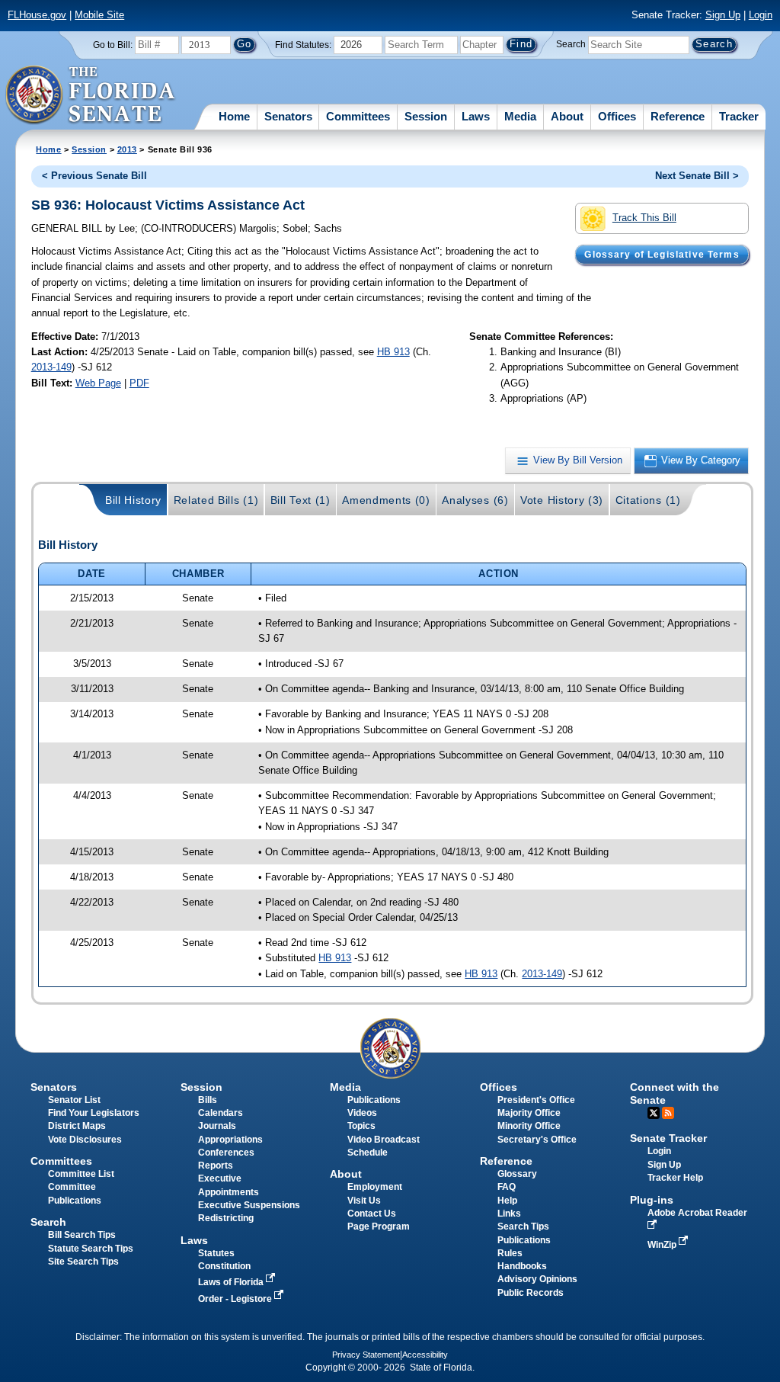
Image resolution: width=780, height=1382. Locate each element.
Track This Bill (644, 217)
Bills (207, 1100)
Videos (362, 1112)
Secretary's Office (537, 1139)
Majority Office (529, 1112)
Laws (476, 116)
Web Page (98, 383)
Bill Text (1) (300, 500)
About (567, 116)
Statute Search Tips (90, 1248)
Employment (374, 1186)
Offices (617, 116)
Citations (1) (648, 500)
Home (234, 116)
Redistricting (226, 1218)
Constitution (224, 1266)
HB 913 (393, 352)
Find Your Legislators (93, 1112)
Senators (288, 116)
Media (520, 116)
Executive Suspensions (249, 1205)
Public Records (530, 1292)
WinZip (663, 1244)
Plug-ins (651, 1200)
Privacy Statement (366, 1354)
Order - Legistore (236, 1298)
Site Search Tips (83, 1261)
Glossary (517, 1173)
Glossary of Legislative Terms (661, 254)
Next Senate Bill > (697, 175)
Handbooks (522, 1266)
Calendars (220, 1112)
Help (507, 1200)
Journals (217, 1125)
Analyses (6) (475, 500)
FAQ (506, 1186)
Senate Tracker (668, 1138)
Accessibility (425, 1354)
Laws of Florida (232, 1282)
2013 (127, 149)
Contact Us (371, 1213)
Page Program (378, 1226)
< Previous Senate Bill (94, 175)
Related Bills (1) (216, 500)
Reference (678, 116)
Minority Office (529, 1125)
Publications (374, 1100)
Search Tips (523, 1226)
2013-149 (51, 367)
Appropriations (230, 1139)
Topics (361, 1125)
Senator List (74, 1100)
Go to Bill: (113, 45)
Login (760, 15)
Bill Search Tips (82, 1234)
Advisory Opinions (537, 1279)
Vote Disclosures (85, 1139)
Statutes (216, 1253)
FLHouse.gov (37, 15)
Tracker (739, 116)
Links (509, 1213)
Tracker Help (675, 1177)
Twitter (653, 1113)
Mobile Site (99, 15)
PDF (139, 383)
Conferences (226, 1152)
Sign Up (722, 15)
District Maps (77, 1125)
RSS (668, 1113)
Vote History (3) (561, 500)
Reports (215, 1165)
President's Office (536, 1100)
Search (571, 44)
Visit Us (364, 1200)
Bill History (133, 500)
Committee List (81, 1173)
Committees (358, 116)
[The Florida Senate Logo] (91, 95)
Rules (510, 1253)
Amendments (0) (386, 500)
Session (425, 116)
